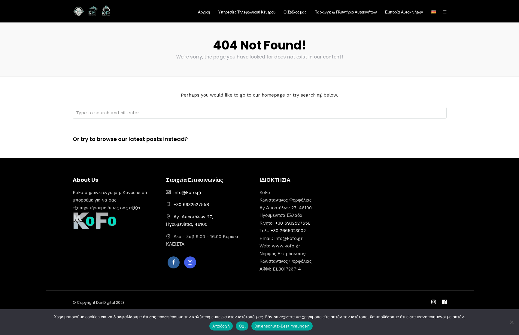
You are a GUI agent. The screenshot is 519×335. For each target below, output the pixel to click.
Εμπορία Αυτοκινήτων (404, 12)
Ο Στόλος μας (295, 12)
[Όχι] (511, 322)
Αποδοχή (221, 326)
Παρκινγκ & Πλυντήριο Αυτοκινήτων (345, 12)
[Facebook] (174, 262)
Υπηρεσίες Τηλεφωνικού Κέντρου (246, 12)
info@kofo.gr (188, 192)
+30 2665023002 (288, 230)
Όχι (242, 326)
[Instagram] (190, 262)
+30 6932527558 (191, 204)
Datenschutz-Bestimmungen (282, 326)
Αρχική (204, 12)
